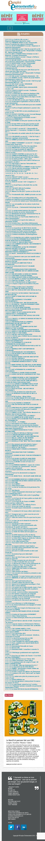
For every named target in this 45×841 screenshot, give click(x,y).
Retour (10, 695)
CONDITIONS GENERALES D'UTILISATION (19, 814)
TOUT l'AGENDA (12, 804)
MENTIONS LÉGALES (14, 811)
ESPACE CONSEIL (12, 803)
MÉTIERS (10, 800)
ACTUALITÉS (11, 790)
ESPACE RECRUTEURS (14, 795)
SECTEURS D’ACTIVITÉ (14, 801)
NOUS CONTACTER (13, 817)
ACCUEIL (10, 788)
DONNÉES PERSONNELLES (15, 816)
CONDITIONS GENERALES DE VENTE (18, 813)
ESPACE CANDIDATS (13, 793)
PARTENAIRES (12, 819)
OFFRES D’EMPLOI (13, 791)
